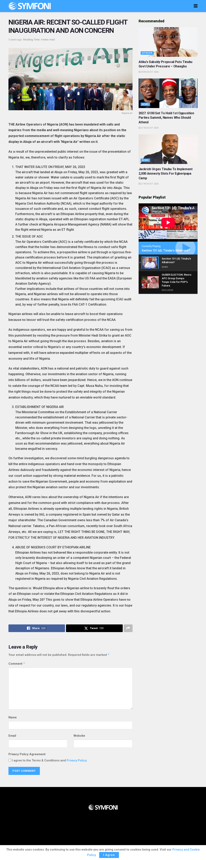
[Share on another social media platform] (128, 628)
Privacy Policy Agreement (26, 754)
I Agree (109, 855)
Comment (16, 663)
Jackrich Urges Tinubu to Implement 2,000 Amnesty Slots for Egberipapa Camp (166, 173)
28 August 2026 (149, 72)
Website (79, 735)
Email (12, 735)
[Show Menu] (196, 6)
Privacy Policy (76, 760)
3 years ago (15, 39)
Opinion (147, 53)
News (145, 104)
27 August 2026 (149, 128)
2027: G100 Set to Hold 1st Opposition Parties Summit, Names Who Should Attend (166, 117)
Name (12, 717)
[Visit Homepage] (29, 6)
